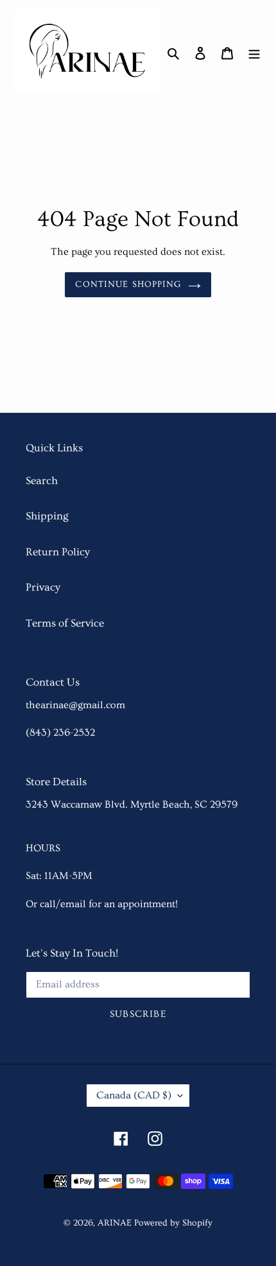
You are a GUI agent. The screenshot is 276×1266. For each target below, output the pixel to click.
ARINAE (115, 1223)
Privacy (43, 587)
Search (42, 480)
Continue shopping (128, 284)
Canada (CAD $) (133, 1095)
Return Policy (58, 552)
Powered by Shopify (173, 1223)
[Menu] (254, 52)
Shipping (47, 516)
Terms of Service (65, 623)
